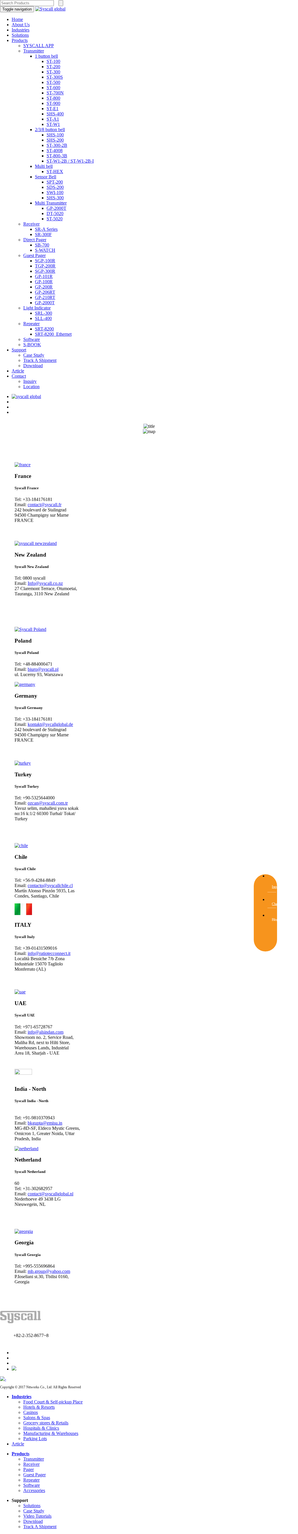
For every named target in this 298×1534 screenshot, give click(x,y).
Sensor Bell (45, 176)
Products (20, 40)
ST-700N (55, 92)
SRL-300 (43, 313)
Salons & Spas (36, 1417)
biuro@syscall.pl (43, 669)
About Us (21, 24)
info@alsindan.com (45, 1032)
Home (17, 19)
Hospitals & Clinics (41, 1428)
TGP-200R (45, 265)
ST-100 (53, 61)
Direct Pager (34, 239)
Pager (28, 1469)
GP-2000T (56, 208)
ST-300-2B (57, 145)
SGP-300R (45, 271)
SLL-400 (43, 318)
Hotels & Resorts (39, 1407)
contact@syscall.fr (44, 504)
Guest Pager (34, 255)
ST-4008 (55, 150)
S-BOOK (32, 344)
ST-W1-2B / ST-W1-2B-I (70, 161)
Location (31, 386)
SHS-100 (55, 134)
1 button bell (46, 56)
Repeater (31, 323)
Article (18, 370)
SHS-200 (55, 140)
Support (19, 349)
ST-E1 (52, 108)
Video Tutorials (37, 1516)
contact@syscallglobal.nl (50, 1193)
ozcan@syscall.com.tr (48, 803)
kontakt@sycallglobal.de (50, 724)
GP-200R (44, 286)
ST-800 (53, 98)
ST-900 (53, 103)
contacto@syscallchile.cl (50, 885)
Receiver (31, 223)
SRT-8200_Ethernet (53, 334)
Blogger (277, 920)
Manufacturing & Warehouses (50, 1433)
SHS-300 (55, 197)
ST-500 (53, 82)
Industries (20, 29)
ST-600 (53, 87)
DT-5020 (55, 213)
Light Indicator (37, 307)
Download (33, 365)
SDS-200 (55, 187)
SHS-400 (55, 113)
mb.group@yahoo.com (49, 1271)
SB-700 (42, 244)
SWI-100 (55, 192)
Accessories (34, 1490)
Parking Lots (35, 1438)
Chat (275, 904)
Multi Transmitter (51, 202)
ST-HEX (55, 171)
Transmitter (33, 50)
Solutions (20, 35)
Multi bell (44, 166)
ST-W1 (53, 124)
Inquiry (30, 381)
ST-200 (53, 66)
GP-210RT (45, 297)
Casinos (30, 1412)
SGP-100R (45, 260)
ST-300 (53, 71)
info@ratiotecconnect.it (49, 953)
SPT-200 (55, 182)
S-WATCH (45, 250)
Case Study (33, 355)
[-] (3, 1378)
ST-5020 (55, 218)
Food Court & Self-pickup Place (53, 1401)
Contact (19, 376)
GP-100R (44, 281)
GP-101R (44, 276)
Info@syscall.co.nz (45, 583)
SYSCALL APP (38, 45)
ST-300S (55, 77)
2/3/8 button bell (50, 129)
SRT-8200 (44, 328)
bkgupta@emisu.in (45, 1122)
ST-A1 (53, 119)
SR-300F (43, 234)
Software (31, 339)
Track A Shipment (39, 360)
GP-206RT (45, 292)
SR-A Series (46, 229)
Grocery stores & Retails (45, 1422)
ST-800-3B (57, 155)
